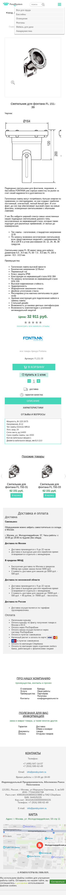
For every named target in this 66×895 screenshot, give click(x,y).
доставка (33, 389)
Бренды (41, 689)
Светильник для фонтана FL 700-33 (49, 485)
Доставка (40, 726)
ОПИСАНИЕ (33, 401)
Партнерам (42, 693)
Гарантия (22, 726)
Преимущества (27, 693)
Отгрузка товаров (44, 734)
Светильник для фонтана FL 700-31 (16, 485)
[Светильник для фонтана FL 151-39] (33, 62)
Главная (13, 27)
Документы (23, 731)
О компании (26, 689)
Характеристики (33, 407)
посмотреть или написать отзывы (33, 326)
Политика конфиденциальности (47, 697)
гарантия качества (34, 395)
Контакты (24, 698)
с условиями (21, 883)
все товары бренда (33, 351)
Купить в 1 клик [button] (35, 374)
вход (10, 13)
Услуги (23, 691)
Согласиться (57, 881)
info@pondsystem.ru (36, 772)
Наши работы (43, 691)
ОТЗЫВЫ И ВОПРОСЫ (33, 414)
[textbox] (37, 4)
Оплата (22, 734)
